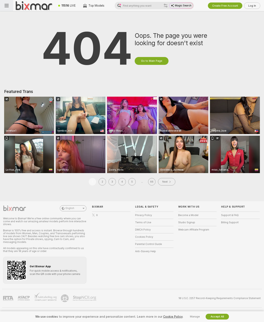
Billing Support (230, 222)
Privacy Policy (143, 215)
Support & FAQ (230, 215)
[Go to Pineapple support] (65, 298)
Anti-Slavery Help (145, 251)
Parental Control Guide (148, 244)
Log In (252, 5)
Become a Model (188, 215)
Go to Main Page (151, 60)
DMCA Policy (143, 229)
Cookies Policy (144, 236)
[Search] (166, 5)
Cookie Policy (173, 316)
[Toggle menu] (6, 5)
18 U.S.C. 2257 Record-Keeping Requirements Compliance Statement (219, 298)
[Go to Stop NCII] (85, 298)
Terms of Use (143, 222)
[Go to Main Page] (33, 5)
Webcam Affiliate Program (193, 229)
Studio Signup (186, 222)
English (70, 208)
